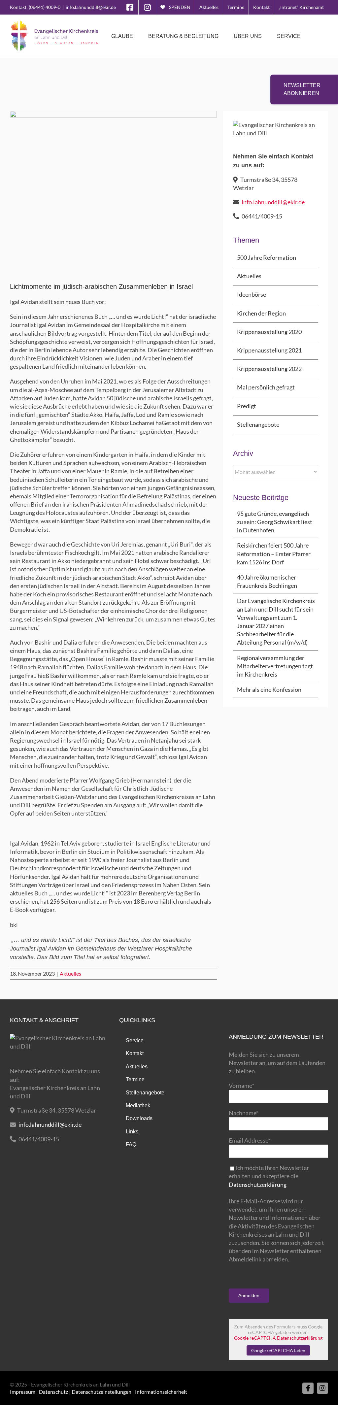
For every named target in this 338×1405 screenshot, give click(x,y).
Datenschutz (53, 1391)
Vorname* (241, 1085)
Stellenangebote (258, 424)
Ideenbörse (251, 294)
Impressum (22, 1391)
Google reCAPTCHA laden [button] (278, 1350)
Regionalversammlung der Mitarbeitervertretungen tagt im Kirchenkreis (275, 666)
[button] (318, 36)
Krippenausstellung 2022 (269, 368)
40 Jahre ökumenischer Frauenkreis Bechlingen (267, 581)
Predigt (246, 406)
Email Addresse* (249, 1140)
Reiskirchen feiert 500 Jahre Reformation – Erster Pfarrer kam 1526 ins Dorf (274, 553)
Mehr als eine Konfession (269, 689)
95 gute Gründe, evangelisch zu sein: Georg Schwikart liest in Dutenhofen (274, 522)
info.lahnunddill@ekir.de (91, 7)
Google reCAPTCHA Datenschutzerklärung (278, 1338)
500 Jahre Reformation (266, 257)
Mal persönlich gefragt (266, 387)
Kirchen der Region (261, 313)
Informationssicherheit (161, 1391)
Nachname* (243, 1113)
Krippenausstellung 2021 (269, 350)
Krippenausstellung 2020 (269, 331)
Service (135, 1040)
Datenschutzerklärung (258, 1184)
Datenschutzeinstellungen (101, 1391)
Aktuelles (70, 973)
